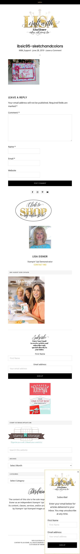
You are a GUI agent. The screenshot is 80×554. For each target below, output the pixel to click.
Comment (14, 112)
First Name (40, 354)
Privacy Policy (43, 540)
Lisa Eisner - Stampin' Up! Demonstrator (40, 23)
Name (12, 146)
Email (11, 158)
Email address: (40, 364)
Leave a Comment (53, 50)
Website (12, 170)
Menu (40, 2)
